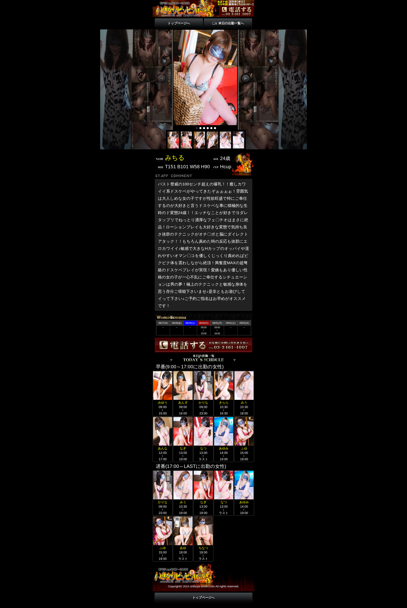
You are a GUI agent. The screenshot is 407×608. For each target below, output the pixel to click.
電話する (236, 11)
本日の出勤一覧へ (231, 23)
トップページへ (179, 23)
